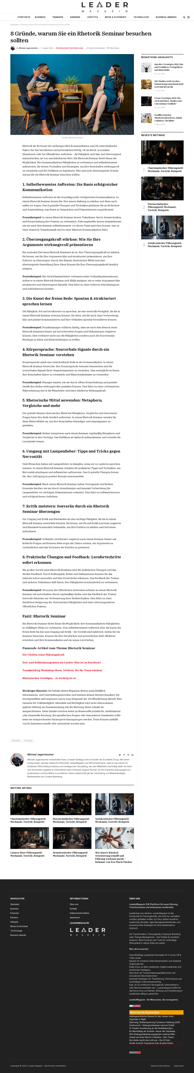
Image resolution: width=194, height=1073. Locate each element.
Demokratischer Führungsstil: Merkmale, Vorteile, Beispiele (70, 854)
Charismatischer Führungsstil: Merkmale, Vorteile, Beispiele (28, 820)
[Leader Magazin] (97, 7)
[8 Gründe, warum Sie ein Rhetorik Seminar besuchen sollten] (72, 94)
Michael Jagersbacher (28, 48)
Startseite (23, 17)
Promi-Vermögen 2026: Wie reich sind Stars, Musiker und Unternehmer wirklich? (168, 101)
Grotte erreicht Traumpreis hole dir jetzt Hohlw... (151, 1043)
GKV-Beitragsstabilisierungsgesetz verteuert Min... (152, 1034)
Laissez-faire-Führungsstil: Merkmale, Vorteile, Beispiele (27, 854)
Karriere (75, 17)
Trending (28, 740)
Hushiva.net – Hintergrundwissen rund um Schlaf (151, 1025)
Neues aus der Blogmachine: (144, 1012)
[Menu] (188, 17)
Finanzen (58, 17)
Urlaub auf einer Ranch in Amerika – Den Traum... (152, 1037)
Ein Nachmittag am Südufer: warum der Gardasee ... (153, 1031)
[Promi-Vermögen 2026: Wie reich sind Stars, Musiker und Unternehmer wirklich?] (146, 101)
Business (40, 17)
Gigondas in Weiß (137, 1019)
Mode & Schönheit (116, 17)
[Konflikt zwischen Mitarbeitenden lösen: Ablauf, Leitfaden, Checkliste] (146, 118)
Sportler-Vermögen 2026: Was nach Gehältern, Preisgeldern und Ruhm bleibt (168, 67)
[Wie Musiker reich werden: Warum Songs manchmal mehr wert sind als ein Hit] (146, 84)
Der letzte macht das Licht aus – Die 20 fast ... (150, 1040)
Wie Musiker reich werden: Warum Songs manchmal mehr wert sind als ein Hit (168, 84)
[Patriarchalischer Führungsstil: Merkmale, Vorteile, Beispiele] (72, 804)
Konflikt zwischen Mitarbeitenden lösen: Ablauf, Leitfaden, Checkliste (168, 118)
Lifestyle (92, 17)
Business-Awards (166, 17)
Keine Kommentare (97, 48)
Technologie (141, 17)
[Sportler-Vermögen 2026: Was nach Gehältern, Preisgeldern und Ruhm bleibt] (146, 67)
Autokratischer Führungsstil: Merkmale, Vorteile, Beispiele (112, 820)
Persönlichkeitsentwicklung (69, 48)
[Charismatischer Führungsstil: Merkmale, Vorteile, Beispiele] (29, 804)
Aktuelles (16, 740)
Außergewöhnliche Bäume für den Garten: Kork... (152, 1016)
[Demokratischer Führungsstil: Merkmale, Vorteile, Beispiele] (72, 838)
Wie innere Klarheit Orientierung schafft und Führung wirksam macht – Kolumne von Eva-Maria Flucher (113, 857)
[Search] (184, 17)
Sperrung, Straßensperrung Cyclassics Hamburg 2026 (154, 1022)
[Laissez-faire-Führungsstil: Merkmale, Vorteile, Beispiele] (29, 838)
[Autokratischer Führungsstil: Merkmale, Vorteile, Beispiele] (114, 804)
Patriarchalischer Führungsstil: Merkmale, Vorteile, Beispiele (71, 820)
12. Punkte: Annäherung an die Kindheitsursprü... (151, 1028)
